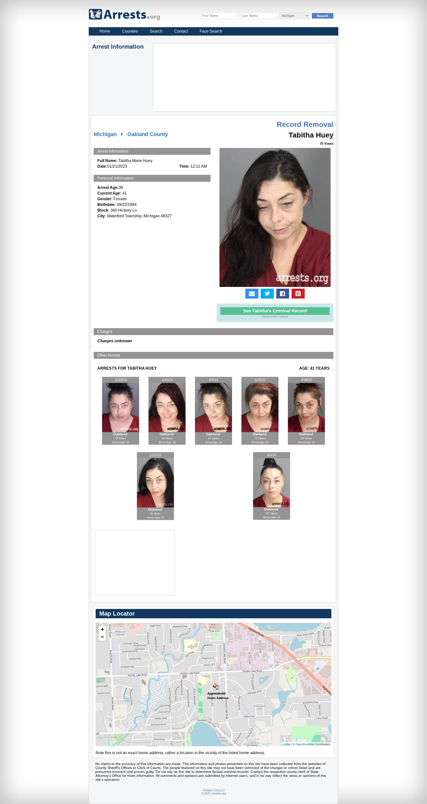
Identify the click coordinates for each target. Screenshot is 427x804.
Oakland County (147, 134)
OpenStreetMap (305, 744)
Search (156, 31)
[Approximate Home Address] (213, 684)
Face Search (211, 31)
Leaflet (286, 744)
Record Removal (305, 124)
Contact (181, 31)
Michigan (105, 134)
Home (105, 31)
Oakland (120, 434)
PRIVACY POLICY (214, 790)
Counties (130, 31)
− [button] (102, 637)
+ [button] (102, 629)
